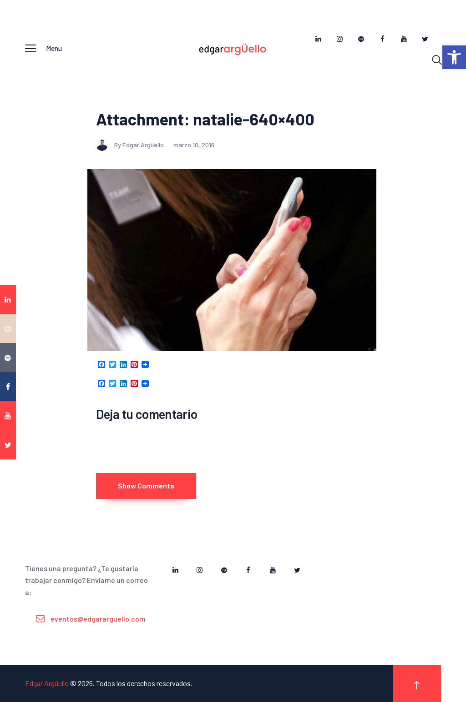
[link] (454, 57)
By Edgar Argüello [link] (139, 145)
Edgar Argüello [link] (47, 683)
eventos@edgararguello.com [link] (98, 618)
